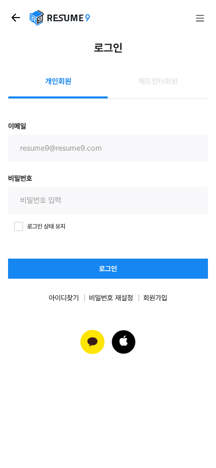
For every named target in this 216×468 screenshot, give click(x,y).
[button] (124, 342)
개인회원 (58, 81)
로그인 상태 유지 (46, 226)
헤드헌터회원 (158, 81)
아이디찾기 (64, 298)
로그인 (108, 269)
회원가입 (155, 298)
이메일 (17, 126)
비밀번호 (20, 178)
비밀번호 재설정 (111, 298)
